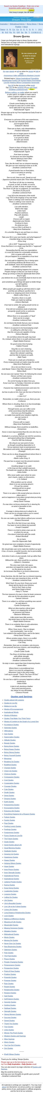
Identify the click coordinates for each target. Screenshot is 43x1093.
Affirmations (8, 731)
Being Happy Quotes (12, 749)
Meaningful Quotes (11, 925)
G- (30, 29)
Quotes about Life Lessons (14, 700)
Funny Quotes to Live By (13, 836)
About (25, 27)
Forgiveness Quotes (11, 832)
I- (36, 29)
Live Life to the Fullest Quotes (15, 906)
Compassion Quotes (11, 777)
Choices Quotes (10, 774)
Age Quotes (8, 734)
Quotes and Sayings (21, 696)
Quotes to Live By (10, 703)
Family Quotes (9, 820)
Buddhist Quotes (10, 765)
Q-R (18, 32)
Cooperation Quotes (11, 783)
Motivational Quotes (11, 934)
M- (3, 32)
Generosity (35, 82)
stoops (30, 71)
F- (27, 29)
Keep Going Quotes (11, 888)
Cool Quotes (8, 780)
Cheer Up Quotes (10, 771)
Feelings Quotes (10, 829)
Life (19, 80)
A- (7, 29)
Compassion (26, 82)
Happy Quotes (9, 860)
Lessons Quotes (10, 894)
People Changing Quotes (13, 962)
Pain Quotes (8, 953)
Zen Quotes (8, 1048)
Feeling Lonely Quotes (12, 826)
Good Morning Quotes (12, 848)
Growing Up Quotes (11, 854)
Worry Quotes (9, 1042)
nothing (14, 92)
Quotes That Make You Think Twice (17, 718)
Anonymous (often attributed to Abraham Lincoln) (22, 75)
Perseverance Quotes (12, 965)
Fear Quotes (8, 823)
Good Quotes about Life (13, 845)
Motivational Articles (17, 24)
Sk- (26, 32)
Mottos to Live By (10, 706)
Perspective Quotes (11, 968)
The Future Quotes (11, 839)
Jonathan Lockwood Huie (18, 89)
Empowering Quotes (11, 805)
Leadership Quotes (11, 891)
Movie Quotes (9, 937)
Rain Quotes (8, 983)
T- (29, 32)
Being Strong (32, 24)
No (4, 71)
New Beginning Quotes (12, 946)
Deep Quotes (9, 795)
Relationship (7, 80)
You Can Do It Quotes (12, 1045)
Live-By (6, 82)
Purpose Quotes (10, 980)
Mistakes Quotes (10, 931)
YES (11, 87)
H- (33, 29)
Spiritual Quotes (10, 1008)
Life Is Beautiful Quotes (12, 903)
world (33, 85)
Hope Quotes (9, 866)
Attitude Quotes (10, 740)
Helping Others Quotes (12, 863)
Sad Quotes (8, 996)
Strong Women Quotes (12, 1014)
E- (24, 29)
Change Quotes (10, 768)
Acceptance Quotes (11, 725)
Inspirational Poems (11, 876)
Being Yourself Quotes (12, 755)
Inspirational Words (11, 712)
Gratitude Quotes (10, 851)
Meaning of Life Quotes (12, 922)
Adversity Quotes (10, 728)
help (37, 71)
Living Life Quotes (11, 910)
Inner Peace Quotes (11, 869)
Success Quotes (10, 1017)
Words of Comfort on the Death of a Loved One (21, 721)
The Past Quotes (10, 956)
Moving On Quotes (11, 940)
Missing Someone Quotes (13, 928)
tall (18, 71)
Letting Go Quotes (11, 897)
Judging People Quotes (13, 882)
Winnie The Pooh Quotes (13, 1033)
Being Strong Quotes (12, 752)
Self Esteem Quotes (11, 999)
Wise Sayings (9, 1039)
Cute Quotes (8, 789)
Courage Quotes (10, 786)
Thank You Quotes (11, 1024)
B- (10, 29)
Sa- (22, 32)
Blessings (7, 758)
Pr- (14, 32)
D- (21, 29)
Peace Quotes (9, 959)
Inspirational (25, 78)
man (7, 71)
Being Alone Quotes (11, 746)
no (18, 92)
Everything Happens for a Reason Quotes (19, 814)
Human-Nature (26, 80)
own (31, 87)
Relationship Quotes (11, 990)
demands (22, 85)
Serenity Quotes (10, 1002)
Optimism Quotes (10, 950)
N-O (6, 32)
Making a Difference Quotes (14, 919)
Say (9, 85)
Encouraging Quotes (11, 808)
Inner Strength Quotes (12, 873)
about (4, 1087)
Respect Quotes (10, 993)
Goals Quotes (9, 842)
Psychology (36, 80)
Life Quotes (8, 900)
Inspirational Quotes (11, 879)
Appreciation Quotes (11, 737)
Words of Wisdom (10, 715)
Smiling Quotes (10, 1005)
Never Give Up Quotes (12, 943)
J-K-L (40, 29)
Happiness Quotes (11, 857)
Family (14, 80)
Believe (8, 92)
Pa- (10, 32)
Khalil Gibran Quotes (12, 1054)
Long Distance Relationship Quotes (17, 913)
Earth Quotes (9, 802)
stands (11, 71)
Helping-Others (15, 82)
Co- (17, 29)
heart (35, 87)
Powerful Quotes (10, 977)
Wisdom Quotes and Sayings (15, 1036)
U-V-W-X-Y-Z (36, 32)
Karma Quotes (9, 885)
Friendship (35, 78)
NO (12, 85)
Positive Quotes (10, 974)
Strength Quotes (10, 1011)
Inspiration (4, 24)
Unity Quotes (9, 1030)
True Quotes (8, 1027)
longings (20, 87)
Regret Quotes (9, 987)
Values (18, 78)
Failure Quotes (9, 817)
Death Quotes (9, 792)
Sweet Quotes (9, 1020)
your (27, 87)
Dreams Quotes (10, 799)
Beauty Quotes (9, 743)
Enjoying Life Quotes (12, 811)
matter (22, 92)
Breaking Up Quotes (11, 762)
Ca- (13, 29)
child (21, 73)
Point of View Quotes (12, 971)
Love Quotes (9, 916)
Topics (2, 29)
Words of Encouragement (13, 709)
